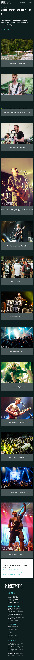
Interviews (15, 597)
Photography (15, 647)
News (9, 597)
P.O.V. (9, 600)
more (30, 2)
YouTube (13, 634)
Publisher (14, 608)
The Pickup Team (12, 618)
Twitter (13, 626)
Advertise (15, 600)
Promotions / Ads (15, 650)
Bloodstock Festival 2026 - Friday (11, 574)
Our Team (15, 599)
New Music (14, 644)
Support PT (16, 602)
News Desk (16, 617)
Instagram (11, 631)
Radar (9, 599)
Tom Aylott (6, 29)
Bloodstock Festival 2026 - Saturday (12, 572)
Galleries (15, 596)
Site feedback (15, 655)
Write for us (15, 652)
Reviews (10, 602)
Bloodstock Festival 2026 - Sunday (12, 569)
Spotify (13, 637)
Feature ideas (15, 653)
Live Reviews (15, 646)
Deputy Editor (15, 611)
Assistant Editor (15, 613)
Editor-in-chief (15, 610)
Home (9, 596)
